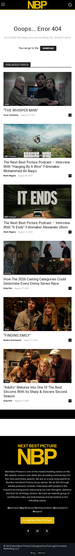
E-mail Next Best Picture (37, 520)
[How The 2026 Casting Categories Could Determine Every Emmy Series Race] (37, 258)
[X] (46, 531)
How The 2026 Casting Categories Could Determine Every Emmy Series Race (34, 281)
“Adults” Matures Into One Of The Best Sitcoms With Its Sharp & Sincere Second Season (35, 391)
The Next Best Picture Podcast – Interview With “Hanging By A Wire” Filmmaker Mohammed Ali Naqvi (36, 166)
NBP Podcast (10, 156)
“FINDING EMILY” (17, 335)
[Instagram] (37, 531)
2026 (7, 104)
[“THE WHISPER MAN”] (37, 89)
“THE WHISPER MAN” (20, 110)
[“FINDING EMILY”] (37, 314)
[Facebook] (28, 531)
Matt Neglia (9, 175)
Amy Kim (7, 288)
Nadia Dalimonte (12, 340)
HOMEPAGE (48, 48)
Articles (8, 273)
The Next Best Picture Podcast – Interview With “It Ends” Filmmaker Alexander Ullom (36, 225)
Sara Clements (10, 115)
